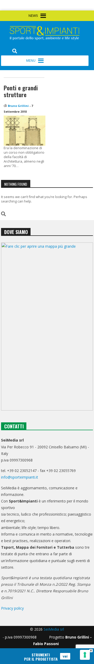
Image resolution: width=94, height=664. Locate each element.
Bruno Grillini (18, 106)
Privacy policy (12, 608)
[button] (56, 18)
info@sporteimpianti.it (19, 477)
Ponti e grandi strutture (21, 91)
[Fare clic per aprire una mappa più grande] (47, 326)
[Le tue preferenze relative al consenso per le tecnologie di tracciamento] (85, 655)
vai (65, 656)
